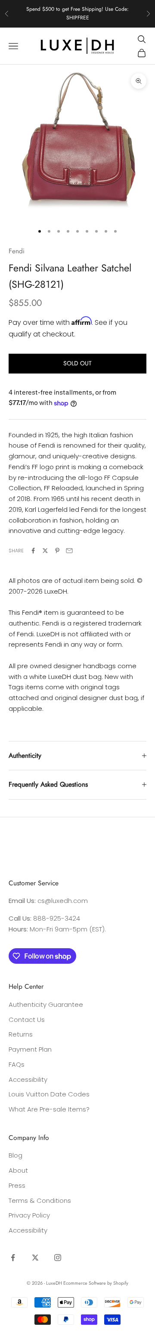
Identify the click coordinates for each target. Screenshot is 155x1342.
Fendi (17, 251)
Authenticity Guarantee (46, 1004)
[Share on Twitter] (45, 550)
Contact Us (27, 1019)
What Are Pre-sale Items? (49, 1109)
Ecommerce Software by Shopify (95, 1283)
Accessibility (28, 1079)
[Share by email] (69, 550)
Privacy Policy (29, 1215)
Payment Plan (30, 1049)
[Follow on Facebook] (13, 1257)
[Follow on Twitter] (35, 1257)
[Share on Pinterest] (57, 550)
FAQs (17, 1064)
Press (17, 1185)
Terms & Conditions (40, 1200)
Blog (15, 1155)
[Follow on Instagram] (57, 1257)
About (18, 1170)
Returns (21, 1034)
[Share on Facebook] (33, 550)
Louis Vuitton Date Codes (49, 1094)
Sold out (77, 363)
